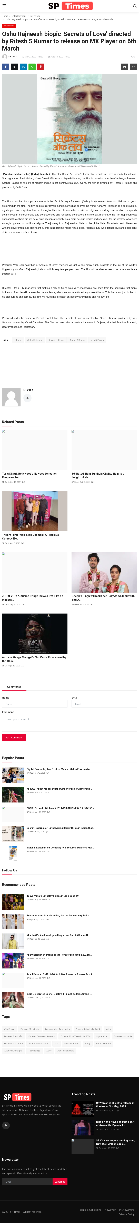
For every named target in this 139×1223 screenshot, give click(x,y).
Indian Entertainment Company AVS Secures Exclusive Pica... (61, 847)
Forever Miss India (30, 1029)
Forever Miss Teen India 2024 (76, 1036)
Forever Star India (13, 1036)
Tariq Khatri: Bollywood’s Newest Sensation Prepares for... (29, 475)
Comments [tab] (14, 687)
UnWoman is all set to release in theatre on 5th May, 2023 (115, 1104)
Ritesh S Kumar (77, 340)
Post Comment (13, 737)
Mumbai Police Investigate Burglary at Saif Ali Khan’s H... (58, 935)
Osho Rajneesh (35, 340)
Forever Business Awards (41, 1036)
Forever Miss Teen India (57, 1029)
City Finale (9, 1029)
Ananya (30, 919)
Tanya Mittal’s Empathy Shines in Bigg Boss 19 (52, 896)
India (108, 1029)
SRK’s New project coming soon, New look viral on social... (115, 1142)
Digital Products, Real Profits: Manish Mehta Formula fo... (59, 769)
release (18, 340)
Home (5, 15)
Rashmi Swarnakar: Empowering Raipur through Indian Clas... (61, 828)
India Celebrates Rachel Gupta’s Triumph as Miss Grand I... (59, 994)
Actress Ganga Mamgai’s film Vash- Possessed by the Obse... (34, 659)
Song (87, 1043)
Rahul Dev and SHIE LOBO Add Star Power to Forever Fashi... (60, 974)
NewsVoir (110, 1209)
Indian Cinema (71, 1043)
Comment (8, 712)
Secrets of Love (56, 340)
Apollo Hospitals (65, 1050)
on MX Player (97, 340)
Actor (49, 1050)
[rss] (6, 1125)
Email (75, 697)
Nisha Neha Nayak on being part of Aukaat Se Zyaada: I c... (115, 1123)
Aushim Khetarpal (13, 1050)
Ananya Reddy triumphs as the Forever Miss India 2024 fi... (59, 954)
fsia (56, 1043)
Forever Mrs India (123, 1036)
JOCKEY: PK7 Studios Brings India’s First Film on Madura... (32, 597)
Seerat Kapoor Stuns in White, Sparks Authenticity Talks (58, 915)
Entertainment (19, 15)
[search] (135, 6)
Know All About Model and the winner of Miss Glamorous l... (60, 788)
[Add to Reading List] (133, 67)
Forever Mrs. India (13, 1043)
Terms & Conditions (89, 1209)
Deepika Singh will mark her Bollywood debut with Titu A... (103, 597)
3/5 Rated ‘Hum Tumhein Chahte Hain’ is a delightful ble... (98, 475)
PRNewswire (126, 1209)
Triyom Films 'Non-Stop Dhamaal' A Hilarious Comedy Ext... (30, 536)
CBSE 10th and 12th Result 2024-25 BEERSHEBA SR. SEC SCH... (61, 808)
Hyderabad (102, 1036)
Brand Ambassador (39, 1043)
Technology (34, 1050)
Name (5, 697)
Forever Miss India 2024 (88, 1029)
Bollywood (35, 15)
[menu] (4, 6)
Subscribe (60, 1181)
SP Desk (28, 389)
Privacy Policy (126, 1214)
